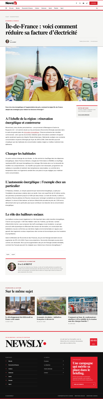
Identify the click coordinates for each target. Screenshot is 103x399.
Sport (62, 8)
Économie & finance (27, 8)
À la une (11, 8)
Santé (50, 8)
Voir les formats (84, 384)
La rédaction (54, 365)
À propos (54, 361)
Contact (54, 372)
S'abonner (93, 3)
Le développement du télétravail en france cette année (19, 318)
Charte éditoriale (54, 368)
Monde (18, 8)
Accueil (7, 16)
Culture (37, 8)
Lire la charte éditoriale (83, 114)
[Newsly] (11, 3)
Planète (56, 8)
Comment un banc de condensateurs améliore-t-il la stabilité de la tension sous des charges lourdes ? (82, 319)
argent (13, 254)
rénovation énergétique (31, 132)
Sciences (43, 8)
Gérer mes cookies (91, 395)
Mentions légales (80, 395)
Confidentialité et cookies (65, 395)
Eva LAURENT (25, 264)
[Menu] (6, 8)
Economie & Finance (14, 16)
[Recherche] (96, 8)
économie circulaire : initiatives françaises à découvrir (49, 318)
